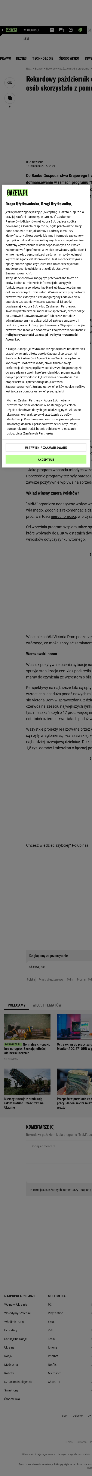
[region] (46, 326)
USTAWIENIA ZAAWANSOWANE (46, 447)
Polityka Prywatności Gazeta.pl (27, 334)
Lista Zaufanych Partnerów (34, 433)
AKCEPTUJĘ (46, 459)
